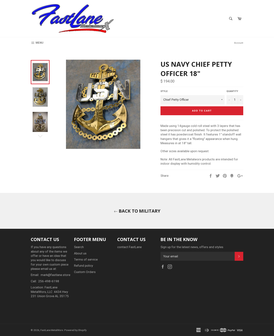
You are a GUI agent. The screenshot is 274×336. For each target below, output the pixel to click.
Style (164, 91)
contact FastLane (129, 247)
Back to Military (139, 211)
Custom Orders (85, 272)
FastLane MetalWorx (51, 330)
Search (79, 247)
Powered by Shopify (75, 330)
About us (80, 253)
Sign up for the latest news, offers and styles (191, 247)
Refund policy (83, 265)
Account (238, 42)
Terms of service (86, 259)
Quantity (232, 91)
